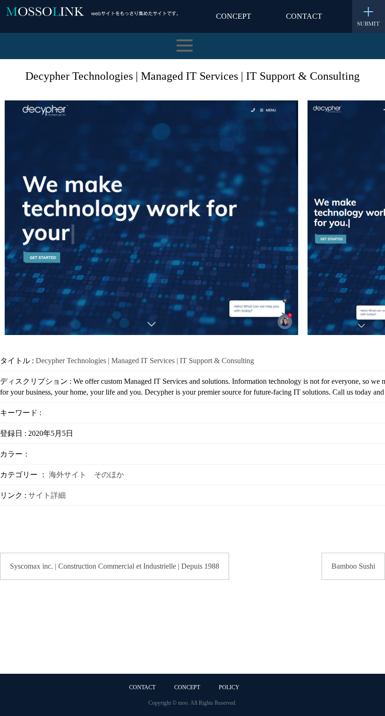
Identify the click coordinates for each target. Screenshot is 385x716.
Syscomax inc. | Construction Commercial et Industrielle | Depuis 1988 (114, 566)
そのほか (109, 475)
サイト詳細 (47, 495)
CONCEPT (233, 16)
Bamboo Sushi (353, 566)
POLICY (229, 687)
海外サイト (67, 475)
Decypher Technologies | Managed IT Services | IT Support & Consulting (145, 361)
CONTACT (304, 16)
